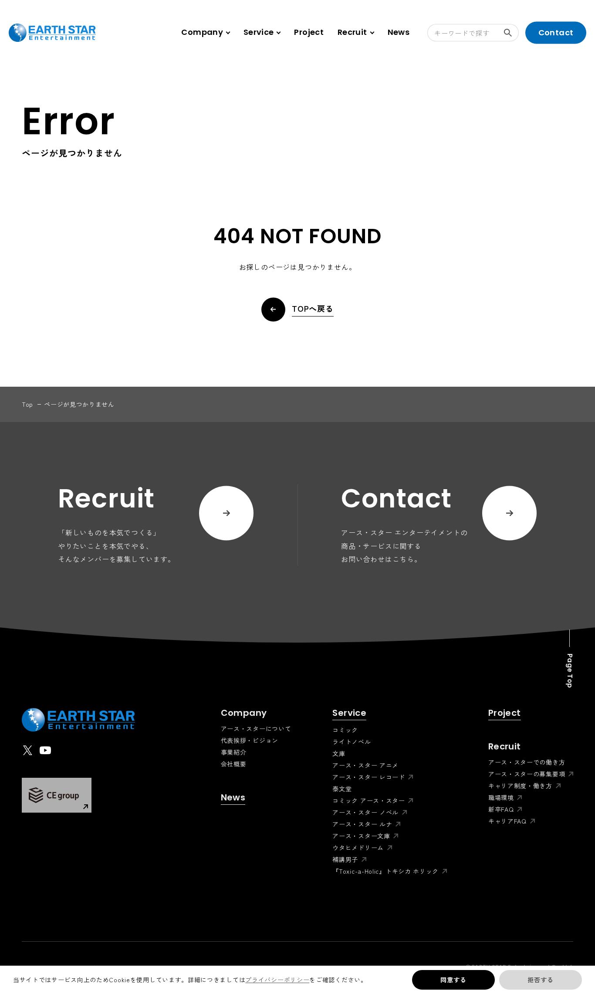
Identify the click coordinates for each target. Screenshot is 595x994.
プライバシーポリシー (277, 979)
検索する (510, 32)
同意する (453, 979)
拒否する (540, 979)
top (27, 404)
